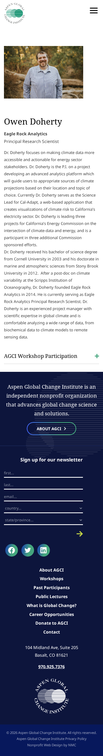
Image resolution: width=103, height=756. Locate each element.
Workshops (51, 579)
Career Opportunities (51, 614)
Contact (51, 632)
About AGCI (51, 570)
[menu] (93, 10)
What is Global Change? (52, 605)
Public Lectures (52, 596)
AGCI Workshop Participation (40, 355)
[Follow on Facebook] (11, 550)
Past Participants (52, 587)
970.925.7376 (51, 667)
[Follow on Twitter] (27, 550)
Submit (43, 534)
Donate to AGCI (51, 623)
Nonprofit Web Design (45, 745)
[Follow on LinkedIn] (43, 550)
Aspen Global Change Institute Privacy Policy (52, 738)
